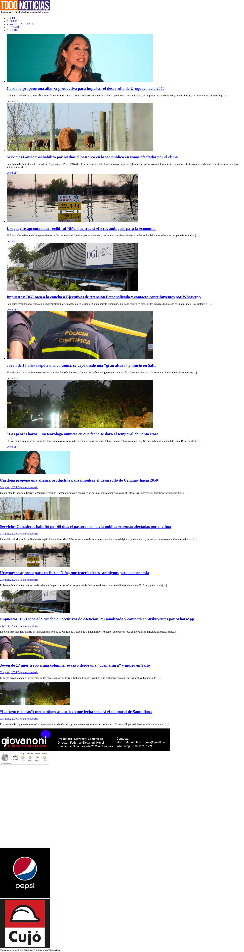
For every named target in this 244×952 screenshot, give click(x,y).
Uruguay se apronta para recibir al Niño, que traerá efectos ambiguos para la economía (81, 228)
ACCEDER (13, 30)
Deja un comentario (27, 487)
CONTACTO (14, 27)
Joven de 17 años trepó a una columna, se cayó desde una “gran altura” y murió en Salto (82, 365)
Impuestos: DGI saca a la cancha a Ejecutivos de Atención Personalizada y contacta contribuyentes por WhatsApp (104, 297)
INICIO (11, 18)
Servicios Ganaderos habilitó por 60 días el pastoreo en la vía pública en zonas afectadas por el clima (92, 157)
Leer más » (12, 101)
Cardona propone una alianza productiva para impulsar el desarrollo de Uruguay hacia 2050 (85, 88)
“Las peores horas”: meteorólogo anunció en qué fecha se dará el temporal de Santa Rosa (82, 434)
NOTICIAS (13, 21)
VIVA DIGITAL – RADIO (21, 24)
